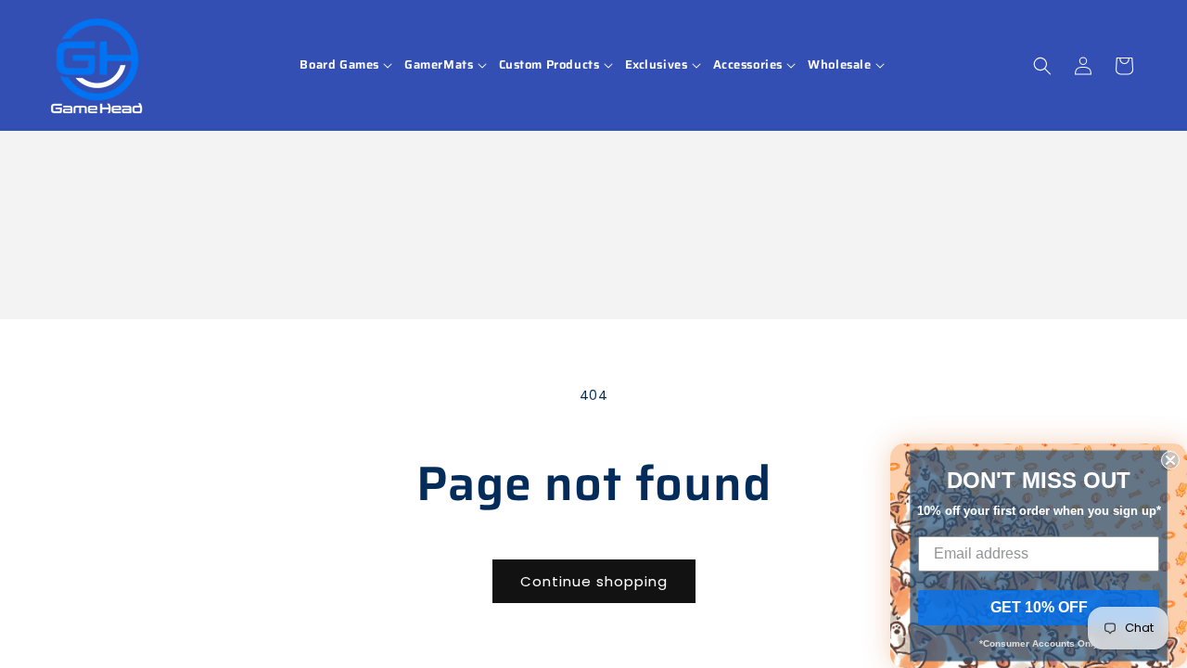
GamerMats (438, 65)
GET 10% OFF (1039, 607)
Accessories (748, 65)
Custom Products (549, 65)
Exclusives (656, 65)
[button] (347, 65)
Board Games (339, 65)
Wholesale (839, 65)
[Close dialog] (1170, 460)
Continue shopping (594, 581)
